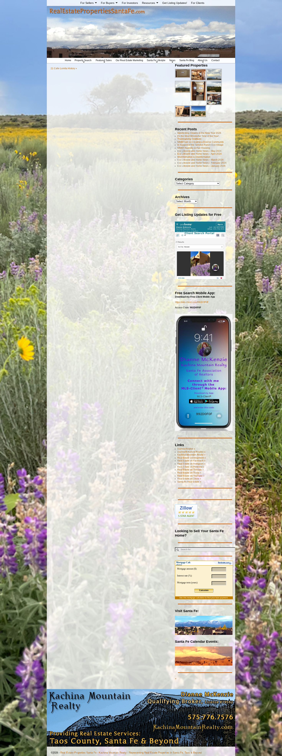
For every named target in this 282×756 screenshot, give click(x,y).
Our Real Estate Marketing (129, 60)
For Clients (197, 2)
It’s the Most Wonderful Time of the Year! (198, 136)
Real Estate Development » (191, 457)
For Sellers (87, 2)
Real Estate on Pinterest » (190, 466)
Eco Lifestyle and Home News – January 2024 (201, 166)
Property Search (83, 60)
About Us (202, 60)
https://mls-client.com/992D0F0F (191, 302)
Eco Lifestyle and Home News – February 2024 (201, 163)
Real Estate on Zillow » (189, 478)
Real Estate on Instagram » (191, 463)
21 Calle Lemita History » (64, 68)
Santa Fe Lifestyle (156, 60)
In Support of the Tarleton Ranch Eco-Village (200, 145)
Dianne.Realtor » (186, 448)
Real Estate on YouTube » (190, 475)
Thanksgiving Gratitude (189, 139)
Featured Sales (104, 60)
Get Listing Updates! (174, 2)
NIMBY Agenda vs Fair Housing (193, 148)
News (172, 60)
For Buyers (107, 2)
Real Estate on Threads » (190, 469)
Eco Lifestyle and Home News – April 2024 (199, 154)
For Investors (130, 2)
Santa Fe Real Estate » (189, 481)
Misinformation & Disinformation (193, 157)
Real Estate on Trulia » (189, 472)
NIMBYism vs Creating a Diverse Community (200, 142)
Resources (148, 2)
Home (68, 60)
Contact (215, 60)
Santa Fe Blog (186, 60)
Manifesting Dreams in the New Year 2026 (199, 133)
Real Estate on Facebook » (191, 460)
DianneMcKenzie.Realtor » (191, 452)
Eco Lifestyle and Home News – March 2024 (200, 159)
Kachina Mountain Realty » (191, 454)
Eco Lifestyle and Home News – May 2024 (199, 151)
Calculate (204, 590)
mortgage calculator (195, 598)
